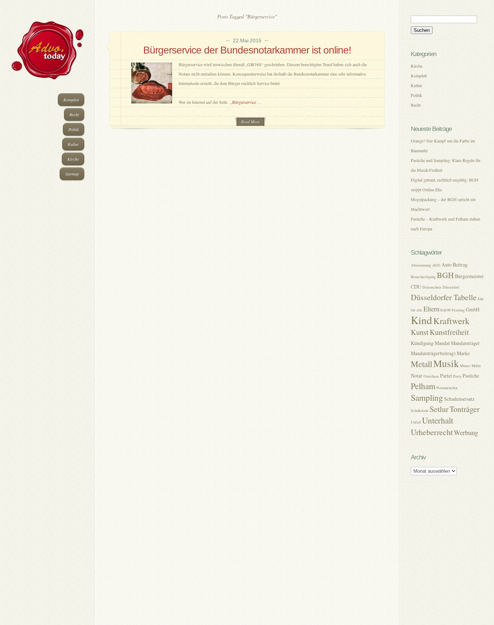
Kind (421, 320)
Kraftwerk (451, 321)
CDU (416, 286)
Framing (458, 309)
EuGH (445, 309)
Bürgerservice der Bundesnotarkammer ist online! (247, 50)
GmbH (473, 309)
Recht (74, 114)
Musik (446, 363)
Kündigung (422, 343)
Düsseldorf (451, 287)
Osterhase (431, 376)
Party (457, 376)
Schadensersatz (459, 398)
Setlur (439, 409)
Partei (446, 375)
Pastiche (471, 375)
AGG (436, 265)
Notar (416, 375)
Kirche (73, 159)
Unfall (416, 422)
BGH (445, 275)
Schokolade (420, 410)
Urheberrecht (432, 432)
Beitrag (460, 264)
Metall (421, 364)
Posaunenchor (447, 387)
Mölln (476, 365)
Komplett (71, 99)
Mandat (442, 343)
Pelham (423, 386)
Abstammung (421, 265)
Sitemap (72, 174)
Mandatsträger (465, 343)
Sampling (427, 397)
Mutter (465, 365)
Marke (463, 353)
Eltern (431, 308)
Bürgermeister (469, 276)
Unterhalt (437, 420)
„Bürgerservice (243, 102)
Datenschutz (432, 287)
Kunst (420, 332)
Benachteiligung (423, 276)
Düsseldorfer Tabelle (444, 297)
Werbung (466, 432)
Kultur (73, 144)
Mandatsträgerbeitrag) (433, 353)
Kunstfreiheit (449, 332)
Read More (250, 121)
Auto (447, 264)
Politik (73, 129)
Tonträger (465, 409)
